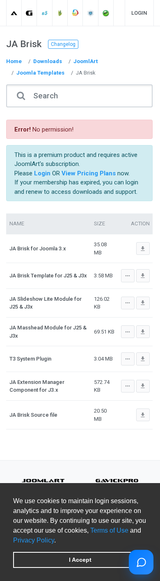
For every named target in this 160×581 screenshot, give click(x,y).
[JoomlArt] (14, 13)
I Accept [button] (80, 559)
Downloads (47, 61)
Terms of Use (109, 530)
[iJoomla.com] (90, 13)
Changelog (63, 44)
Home (14, 61)
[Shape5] (45, 13)
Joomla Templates (40, 73)
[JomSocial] (75, 13)
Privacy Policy (33, 540)
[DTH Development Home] (106, 13)
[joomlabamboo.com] (60, 13)
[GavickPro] (29, 13)
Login (139, 13)
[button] (58, 541)
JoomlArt (85, 61)
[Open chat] (141, 562)
